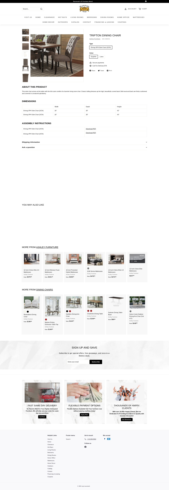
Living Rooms (77, 17)
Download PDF (91, 129)
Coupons (122, 22)
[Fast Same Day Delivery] (42, 392)
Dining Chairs (44, 289)
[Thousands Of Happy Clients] (126, 392)
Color (91, 53)
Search (68, 439)
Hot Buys (62, 17)
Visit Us (28, 17)
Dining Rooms (107, 17)
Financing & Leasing (104, 22)
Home (38, 17)
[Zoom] (56, 55)
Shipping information (31, 142)
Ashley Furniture (94, 39)
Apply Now (84, 414)
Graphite (93, 56)
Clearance (49, 17)
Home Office (123, 17)
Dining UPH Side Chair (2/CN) (101, 47)
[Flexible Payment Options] (84, 392)
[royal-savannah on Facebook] (85, 447)
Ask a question (28, 147)
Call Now (42, 416)
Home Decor (48, 22)
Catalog (75, 22)
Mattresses (139, 17)
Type (91, 44)
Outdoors (63, 22)
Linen (101, 56)
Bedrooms (92, 17)
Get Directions (126, 419)
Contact (87, 22)
